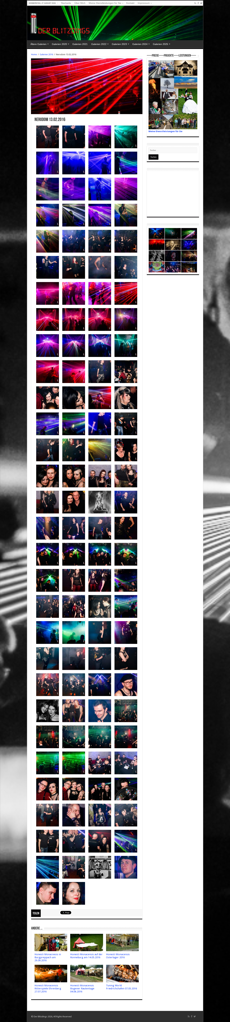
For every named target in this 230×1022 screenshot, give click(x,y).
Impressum (144, 3)
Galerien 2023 (119, 44)
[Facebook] (198, 3)
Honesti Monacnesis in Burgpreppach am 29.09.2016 (48, 957)
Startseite (66, 3)
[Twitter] (201, 3)
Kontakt (130, 3)
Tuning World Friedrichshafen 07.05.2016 (121, 987)
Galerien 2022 (98, 44)
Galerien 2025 (160, 44)
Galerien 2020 (59, 44)
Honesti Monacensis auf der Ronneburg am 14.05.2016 (86, 956)
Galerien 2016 (46, 54)
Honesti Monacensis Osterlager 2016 (118, 956)
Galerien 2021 (80, 44)
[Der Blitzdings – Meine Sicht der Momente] (61, 22)
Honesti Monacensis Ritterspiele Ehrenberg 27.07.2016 (48, 988)
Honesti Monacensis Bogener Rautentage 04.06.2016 (82, 988)
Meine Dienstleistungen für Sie (105, 3)
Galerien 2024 (139, 44)
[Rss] (195, 3)
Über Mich (79, 3)
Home (34, 54)
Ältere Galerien (38, 44)
